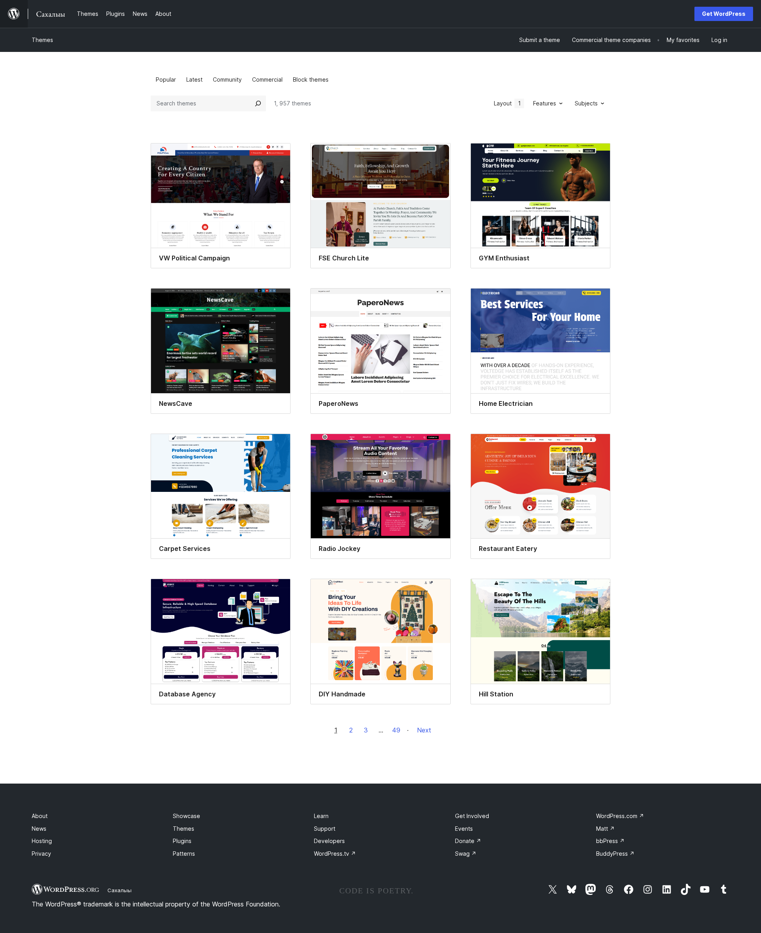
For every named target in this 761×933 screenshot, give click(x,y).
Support (324, 828)
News (39, 828)
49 (396, 730)
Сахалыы (119, 890)
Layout (507, 103)
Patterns (184, 853)
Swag (465, 853)
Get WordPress (724, 13)
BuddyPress (615, 853)
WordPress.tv (335, 853)
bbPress (610, 840)
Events (464, 828)
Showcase (186, 816)
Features (544, 103)
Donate (468, 840)
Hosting (42, 840)
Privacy (41, 853)
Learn (321, 816)
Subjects (586, 103)
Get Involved (472, 816)
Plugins (182, 840)
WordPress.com (620, 816)
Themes (42, 39)
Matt (605, 828)
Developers (329, 840)
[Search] (258, 103)
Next (424, 730)
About (40, 816)
